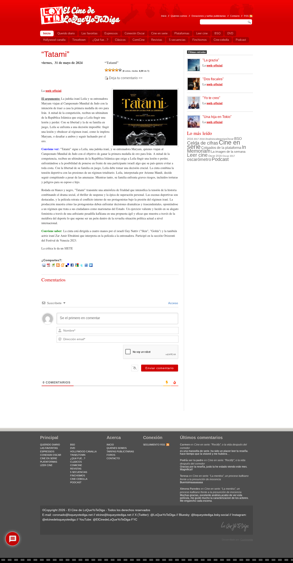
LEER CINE (46, 465)
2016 (190, 139)
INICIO (110, 444)
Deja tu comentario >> (125, 78)
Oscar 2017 (228, 156)
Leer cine (197, 155)
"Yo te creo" (211, 98)
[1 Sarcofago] (106, 70)
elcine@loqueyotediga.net (113, 514)
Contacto (235, 16)
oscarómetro (199, 159)
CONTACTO (113, 458)
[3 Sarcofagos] (113, 70)
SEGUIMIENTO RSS (154, 444)
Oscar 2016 (215, 155)
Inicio (163, 16)
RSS (246, 16)
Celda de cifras (202, 143)
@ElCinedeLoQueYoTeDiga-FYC (115, 519)
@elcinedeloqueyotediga (59, 519)
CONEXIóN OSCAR (50, 455)
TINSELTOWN (77, 455)
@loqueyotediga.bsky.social (210, 514)
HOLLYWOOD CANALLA (83, 451)
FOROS (111, 455)
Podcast (220, 159)
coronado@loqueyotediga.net (73, 514)
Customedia (246, 539)
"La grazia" (210, 60)
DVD (72, 448)
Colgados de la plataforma (221, 147)
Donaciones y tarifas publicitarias (209, 16)
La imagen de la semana (228, 151)
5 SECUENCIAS (78, 472)
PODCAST (76, 482)
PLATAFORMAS (48, 461)
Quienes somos (179, 16)
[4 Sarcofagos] (116, 70)
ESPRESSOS (47, 451)
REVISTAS (75, 468)
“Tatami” (55, 54)
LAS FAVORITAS (49, 448)
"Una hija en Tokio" (217, 117)
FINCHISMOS (77, 475)
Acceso (173, 303)
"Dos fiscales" (213, 79)
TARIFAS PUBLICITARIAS (120, 451)
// (241, 16)
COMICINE (76, 465)
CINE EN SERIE (48, 458)
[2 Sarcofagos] (110, 70)
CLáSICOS (76, 461)
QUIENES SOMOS (117, 448)
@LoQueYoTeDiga (162, 514)
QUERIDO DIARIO (50, 444)
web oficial (53, 90)
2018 (202, 139)
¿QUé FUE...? (77, 458)
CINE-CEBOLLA (78, 479)
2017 (196, 139)
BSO (238, 138)
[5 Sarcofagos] (120, 70)
